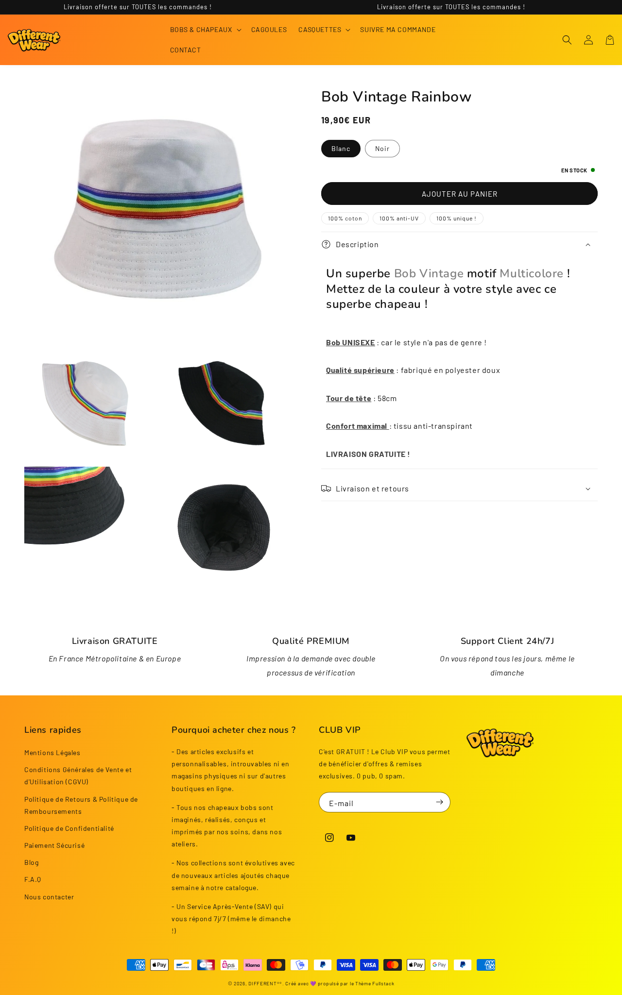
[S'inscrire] (439, 802)
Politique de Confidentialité (69, 828)
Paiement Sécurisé (54, 845)
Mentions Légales (52, 752)
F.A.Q (32, 879)
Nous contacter (49, 897)
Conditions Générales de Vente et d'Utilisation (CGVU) (78, 775)
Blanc (340, 148)
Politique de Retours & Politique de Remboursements (81, 805)
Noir (382, 148)
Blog (31, 862)
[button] (204, 29)
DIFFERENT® (263, 983)
